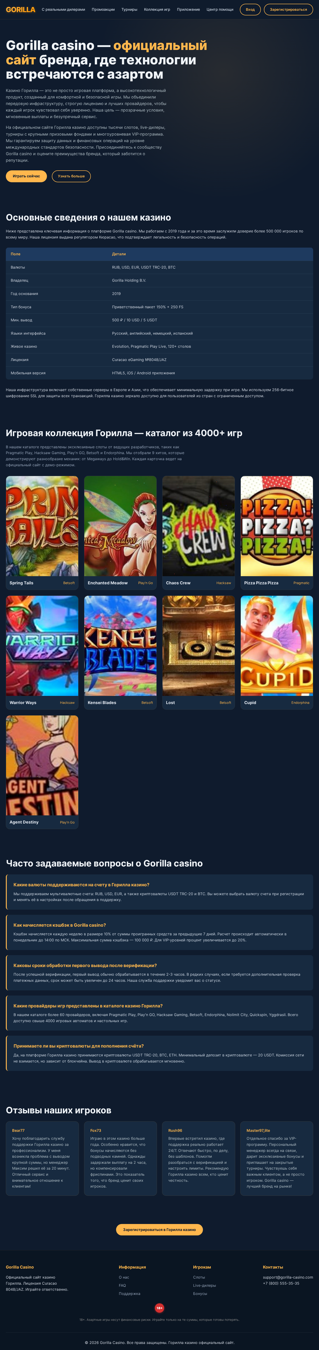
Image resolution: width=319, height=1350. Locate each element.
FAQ (122, 1285)
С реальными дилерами (63, 9)
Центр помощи (220, 9)
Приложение (188, 9)
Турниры (129, 9)
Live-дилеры (204, 1285)
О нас (124, 1277)
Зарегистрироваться (288, 9)
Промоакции (103, 9)
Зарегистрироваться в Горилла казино (159, 1229)
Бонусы (200, 1293)
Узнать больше (71, 176)
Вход (250, 9)
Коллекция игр (157, 9)
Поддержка (129, 1293)
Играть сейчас (26, 176)
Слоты (199, 1277)
